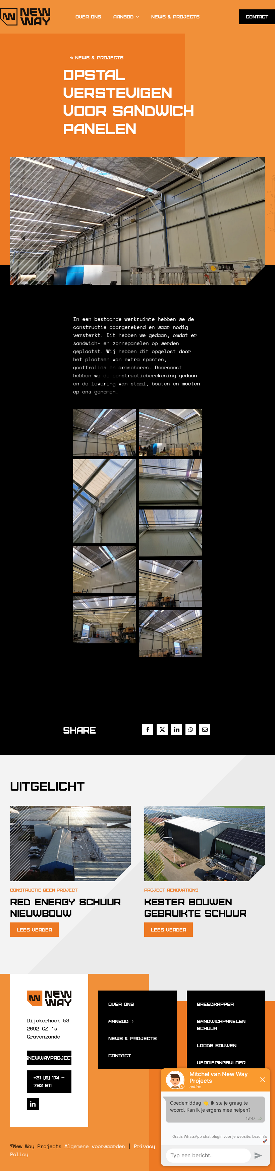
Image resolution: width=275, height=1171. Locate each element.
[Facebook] (148, 729)
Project (67, 889)
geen (49, 889)
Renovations (182, 889)
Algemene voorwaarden (94, 1146)
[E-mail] (205, 729)
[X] (162, 729)
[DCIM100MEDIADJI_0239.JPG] (70, 806)
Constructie (25, 889)
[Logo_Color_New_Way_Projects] (49, 993)
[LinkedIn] (176, 729)
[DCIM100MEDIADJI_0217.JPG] (204, 806)
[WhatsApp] (191, 729)
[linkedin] (33, 1104)
